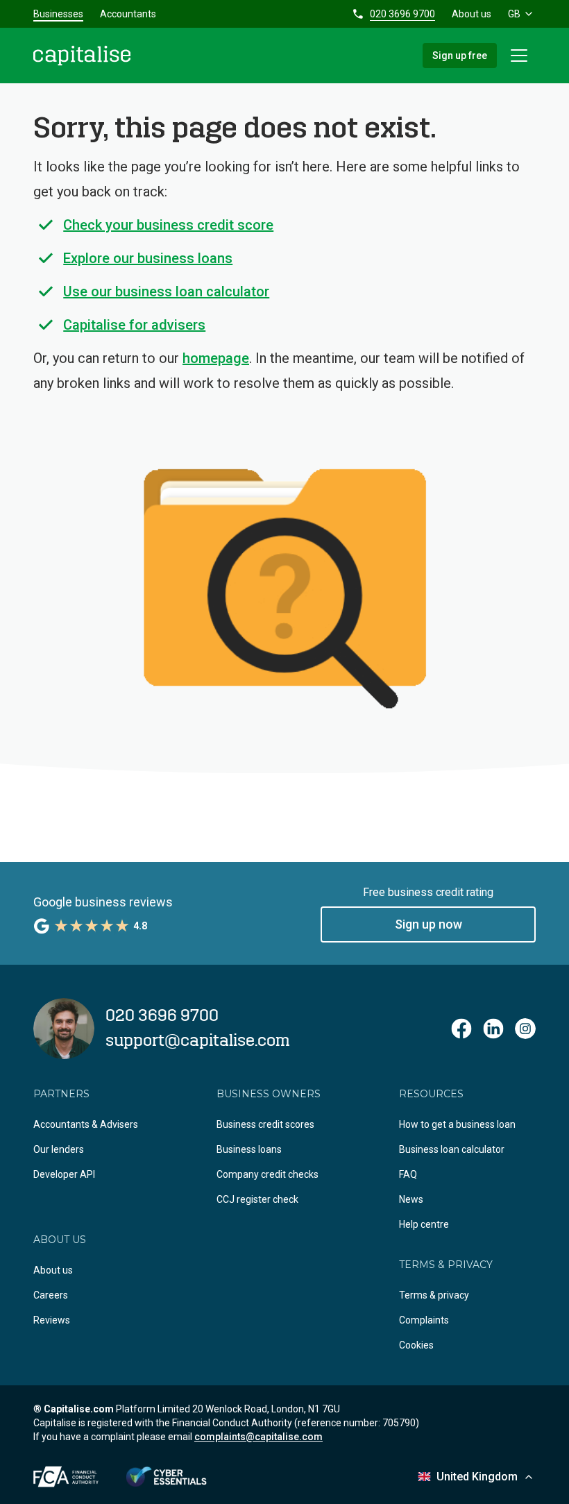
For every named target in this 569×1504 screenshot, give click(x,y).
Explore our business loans (147, 258)
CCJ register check (257, 1199)
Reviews (51, 1320)
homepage (215, 358)
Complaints (424, 1320)
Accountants (128, 13)
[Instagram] (525, 1028)
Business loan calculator (451, 1149)
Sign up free (459, 55)
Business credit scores (265, 1124)
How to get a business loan (457, 1124)
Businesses (58, 13)
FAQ (408, 1174)
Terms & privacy (434, 1295)
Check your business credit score (168, 225)
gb (514, 13)
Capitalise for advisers (134, 324)
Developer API (64, 1174)
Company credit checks (267, 1174)
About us (471, 13)
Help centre (424, 1224)
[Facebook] (461, 1028)
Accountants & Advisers (85, 1124)
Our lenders (58, 1149)
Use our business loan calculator (166, 291)
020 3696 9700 (402, 13)
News (411, 1199)
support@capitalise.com (197, 1041)
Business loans (249, 1149)
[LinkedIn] (493, 1028)
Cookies (416, 1345)
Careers (50, 1295)
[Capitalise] (81, 55)
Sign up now (428, 924)
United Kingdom (477, 1476)
